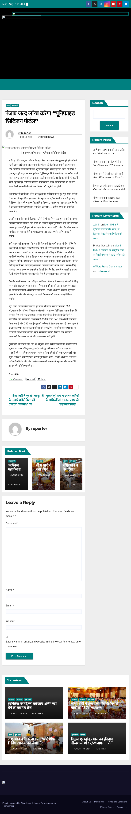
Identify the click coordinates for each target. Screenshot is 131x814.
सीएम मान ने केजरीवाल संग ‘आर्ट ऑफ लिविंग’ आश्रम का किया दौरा (31, 741)
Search (97, 103)
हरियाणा (83, 735)
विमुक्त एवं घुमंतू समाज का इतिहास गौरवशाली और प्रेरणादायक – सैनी (92, 741)
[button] (112, 84)
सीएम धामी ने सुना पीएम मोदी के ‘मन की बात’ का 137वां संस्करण (95, 705)
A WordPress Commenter (107, 266)
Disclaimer (99, 802)
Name (10, 590)
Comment (12, 523)
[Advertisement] (65, 50)
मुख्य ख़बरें (15, 105)
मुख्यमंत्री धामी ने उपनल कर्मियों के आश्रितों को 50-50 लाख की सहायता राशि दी (62, 400)
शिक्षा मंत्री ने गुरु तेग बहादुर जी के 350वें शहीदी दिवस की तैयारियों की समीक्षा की (26, 400)
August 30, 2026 (19, 713)
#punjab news (46, 136)
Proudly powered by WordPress (17, 803)
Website (10, 621)
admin (96, 224)
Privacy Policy (107, 807)
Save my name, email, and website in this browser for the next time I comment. (43, 644)
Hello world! (103, 271)
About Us (86, 802)
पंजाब (8, 105)
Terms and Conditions (117, 802)
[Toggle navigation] (125, 84)
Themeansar (8, 806)
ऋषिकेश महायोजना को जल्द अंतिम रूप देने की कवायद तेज (32, 705)
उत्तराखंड (11, 699)
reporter (26, 132)
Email (10, 605)
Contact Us (122, 807)
